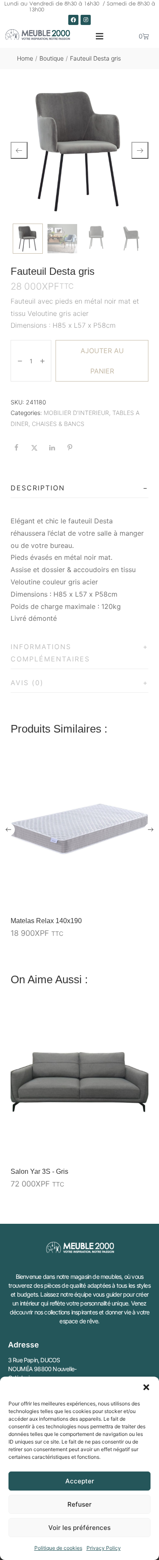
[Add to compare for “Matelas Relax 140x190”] (139, 899)
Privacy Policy (103, 1548)
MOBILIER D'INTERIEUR (76, 412)
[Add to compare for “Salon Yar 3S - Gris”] (139, 1150)
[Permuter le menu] (99, 36)
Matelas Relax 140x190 (46, 920)
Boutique (51, 58)
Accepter (79, 1481)
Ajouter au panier (102, 360)
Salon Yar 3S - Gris (39, 1171)
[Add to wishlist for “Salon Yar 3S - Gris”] (122, 1150)
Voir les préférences (79, 1528)
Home (25, 58)
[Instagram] (86, 20)
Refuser (79, 1504)
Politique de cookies (58, 1548)
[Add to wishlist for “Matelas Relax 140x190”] (122, 899)
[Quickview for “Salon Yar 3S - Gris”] (79, 1080)
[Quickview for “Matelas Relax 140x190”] (79, 830)
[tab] (79, 488)
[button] (146, 1387)
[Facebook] (73, 20)
